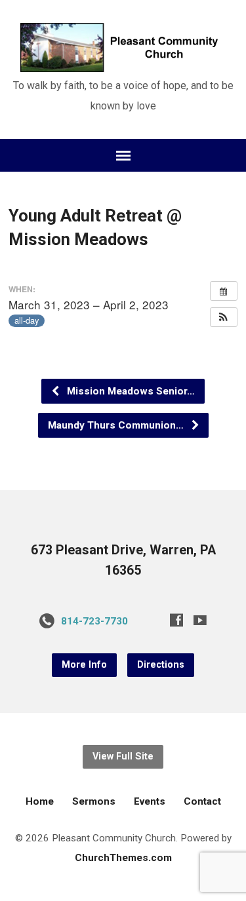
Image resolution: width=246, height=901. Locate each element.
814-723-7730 (94, 621)
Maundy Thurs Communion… (117, 425)
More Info (84, 664)
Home (40, 801)
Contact (202, 801)
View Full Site (123, 756)
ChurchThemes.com (123, 858)
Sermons (93, 801)
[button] (224, 317)
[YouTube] (200, 619)
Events (149, 801)
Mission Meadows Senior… (129, 391)
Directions (160, 664)
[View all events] (223, 291)
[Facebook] (176, 619)
